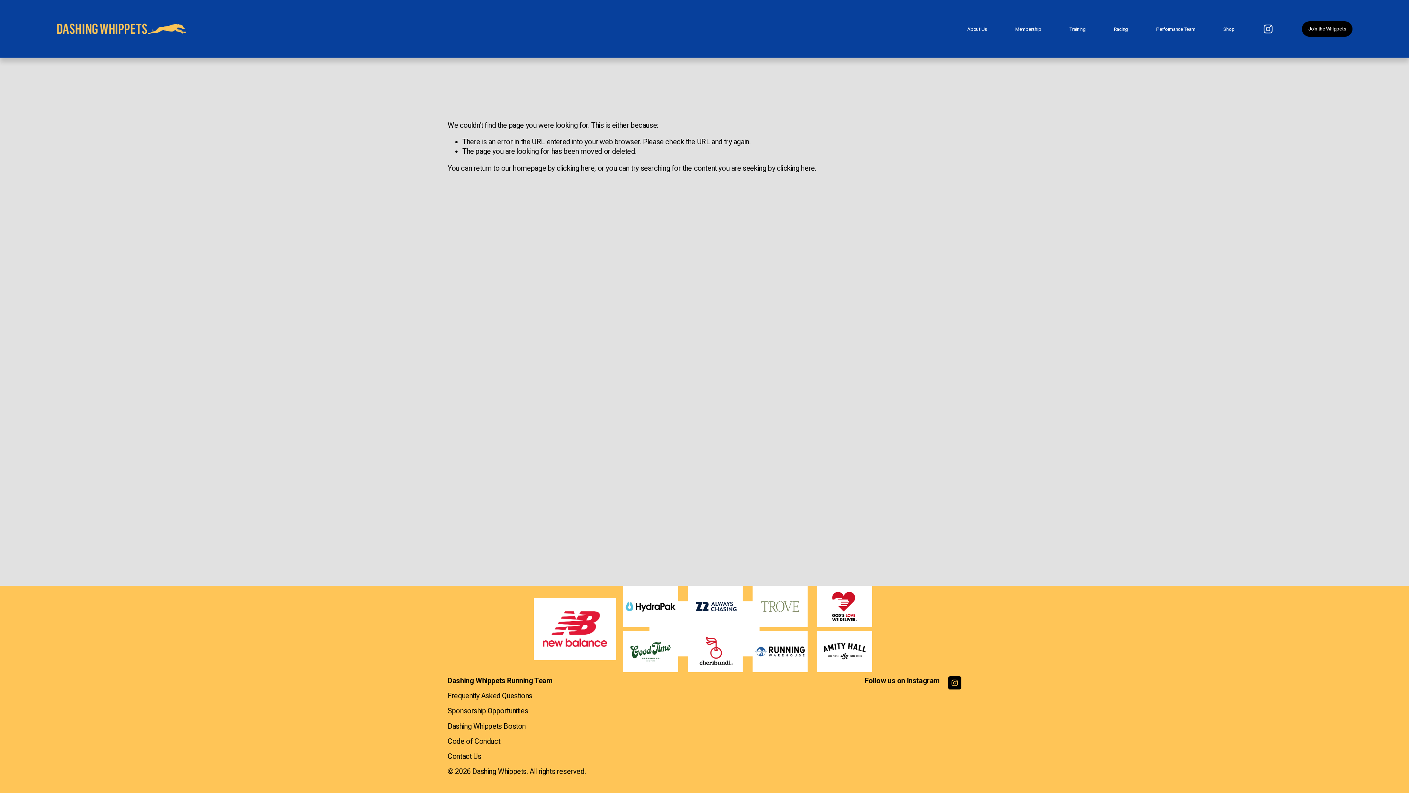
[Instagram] (1268, 29)
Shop (1228, 29)
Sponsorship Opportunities (488, 711)
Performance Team (1175, 29)
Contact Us (464, 756)
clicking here (576, 168)
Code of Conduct (474, 741)
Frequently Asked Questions (490, 696)
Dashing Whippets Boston (487, 726)
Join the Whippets (1327, 29)
